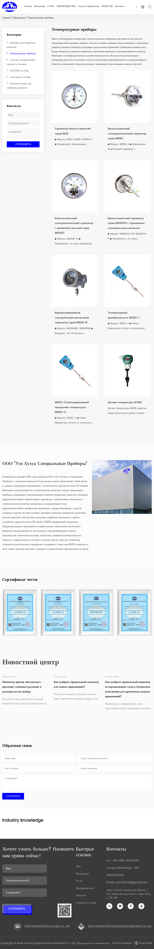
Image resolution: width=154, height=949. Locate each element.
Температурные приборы (23, 53)
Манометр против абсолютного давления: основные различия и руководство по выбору (21, 687)
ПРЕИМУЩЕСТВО (66, 6)
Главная (28, 6)
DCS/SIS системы (19, 71)
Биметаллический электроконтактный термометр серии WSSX (127, 133)
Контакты (119, 6)
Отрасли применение (88, 6)
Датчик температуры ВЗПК (125, 402)
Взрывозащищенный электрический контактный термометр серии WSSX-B (72, 318)
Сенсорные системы (20, 77)
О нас (79, 881)
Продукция (39, 6)
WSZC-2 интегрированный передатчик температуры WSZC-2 (72, 407)
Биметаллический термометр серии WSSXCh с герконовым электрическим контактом (126, 223)
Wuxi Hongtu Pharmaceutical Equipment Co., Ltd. (120, 926)
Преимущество (84, 888)
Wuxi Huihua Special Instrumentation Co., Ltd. (47, 943)
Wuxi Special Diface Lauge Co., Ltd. (47, 926)
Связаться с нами (86, 903)
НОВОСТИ (107, 6)
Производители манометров (93, 943)
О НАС (50, 6)
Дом (78, 866)
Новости (81, 895)
